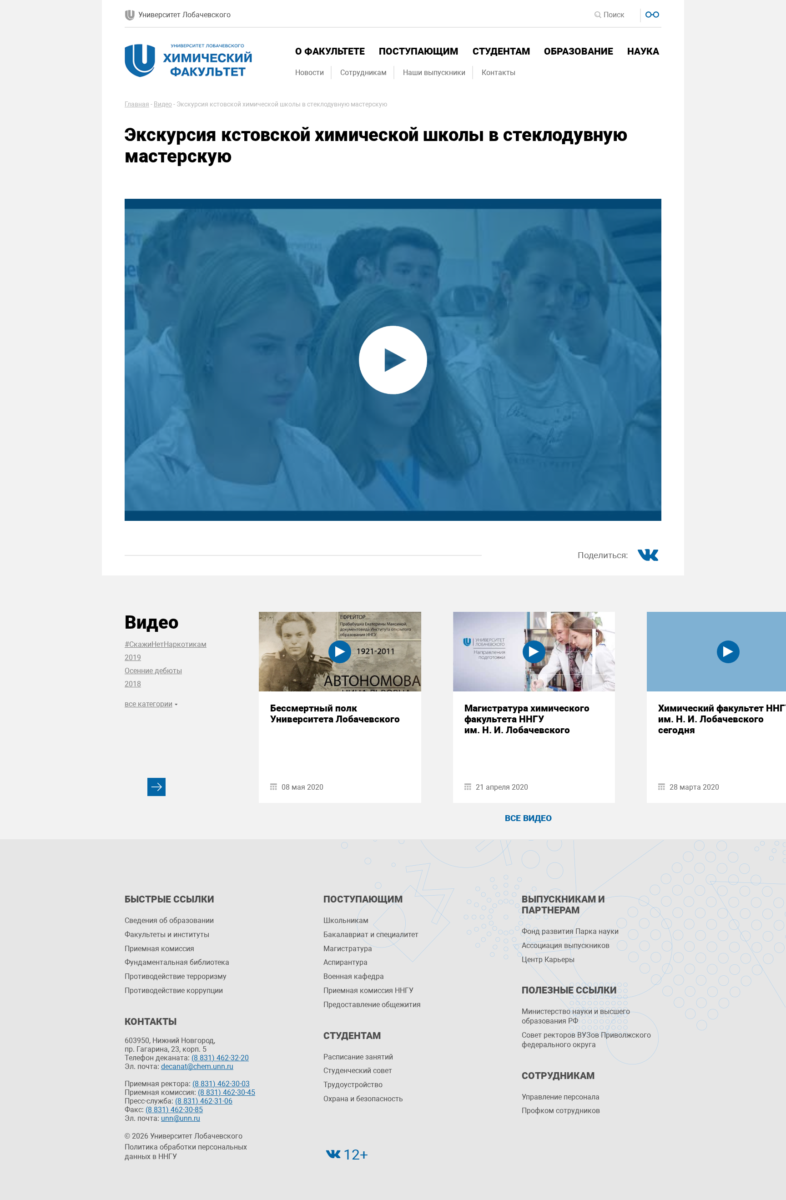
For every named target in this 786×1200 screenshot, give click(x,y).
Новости (309, 72)
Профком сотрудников (561, 1110)
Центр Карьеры (548, 959)
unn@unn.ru (180, 1118)
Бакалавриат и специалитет (370, 934)
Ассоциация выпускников (566, 945)
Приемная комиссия (159, 948)
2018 (133, 684)
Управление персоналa (561, 1097)
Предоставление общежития (372, 1004)
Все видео (528, 818)
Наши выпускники (434, 72)
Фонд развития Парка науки (570, 931)
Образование (578, 51)
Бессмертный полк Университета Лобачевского (335, 714)
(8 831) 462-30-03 (221, 1083)
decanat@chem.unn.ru (197, 1066)
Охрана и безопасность (363, 1098)
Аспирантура (345, 962)
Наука (643, 51)
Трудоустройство (353, 1084)
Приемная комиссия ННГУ (368, 990)
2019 (133, 657)
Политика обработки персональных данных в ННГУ (186, 1152)
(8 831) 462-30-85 (174, 1109)
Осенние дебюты (153, 670)
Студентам (501, 51)
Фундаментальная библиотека (177, 962)
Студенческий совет (357, 1070)
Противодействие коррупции (174, 990)
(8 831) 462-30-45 (226, 1092)
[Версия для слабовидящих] (651, 13)
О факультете (330, 51)
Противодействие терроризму (176, 976)
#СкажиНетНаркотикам (166, 644)
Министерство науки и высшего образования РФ (576, 1016)
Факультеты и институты (167, 934)
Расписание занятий (358, 1057)
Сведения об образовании (169, 920)
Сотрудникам (363, 72)
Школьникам (345, 920)
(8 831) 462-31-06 (203, 1101)
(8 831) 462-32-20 (220, 1058)
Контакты (498, 72)
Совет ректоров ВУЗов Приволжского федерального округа (586, 1040)
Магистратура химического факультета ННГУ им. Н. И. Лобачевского (527, 719)
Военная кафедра (353, 976)
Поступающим (418, 51)
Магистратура (347, 948)
